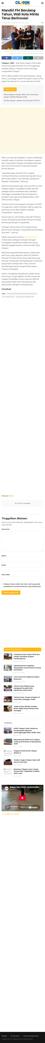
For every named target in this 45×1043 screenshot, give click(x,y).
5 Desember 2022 (19, 693)
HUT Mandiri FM (8, 296)
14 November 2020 (20, 672)
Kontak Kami (15, 1036)
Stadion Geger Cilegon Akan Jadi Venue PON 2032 (27, 761)
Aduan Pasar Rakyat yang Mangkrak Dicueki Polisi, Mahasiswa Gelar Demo (24, 688)
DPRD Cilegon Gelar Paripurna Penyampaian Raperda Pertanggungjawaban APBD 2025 (27, 730)
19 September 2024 (20, 681)
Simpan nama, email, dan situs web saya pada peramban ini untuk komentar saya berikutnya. (22, 585)
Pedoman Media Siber (31, 1036)
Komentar (6, 529)
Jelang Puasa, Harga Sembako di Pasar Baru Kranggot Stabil (27, 698)
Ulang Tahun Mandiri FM (25, 296)
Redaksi (4, 1036)
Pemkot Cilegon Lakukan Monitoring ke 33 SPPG (22, 101)
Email (4, 565)
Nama (5, 556)
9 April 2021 (18, 702)
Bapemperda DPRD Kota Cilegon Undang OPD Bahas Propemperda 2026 (27, 742)
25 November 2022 (20, 661)
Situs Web (6, 575)
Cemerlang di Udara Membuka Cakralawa (21, 293)
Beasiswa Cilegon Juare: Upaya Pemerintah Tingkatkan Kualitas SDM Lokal (27, 771)
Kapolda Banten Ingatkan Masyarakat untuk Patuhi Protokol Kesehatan (27, 668)
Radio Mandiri (31, 237)
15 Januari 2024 (19, 713)
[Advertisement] (22, 130)
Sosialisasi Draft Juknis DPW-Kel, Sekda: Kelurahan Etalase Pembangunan (27, 657)
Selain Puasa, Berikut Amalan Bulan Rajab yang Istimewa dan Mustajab (26, 709)
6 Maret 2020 (6, 22)
